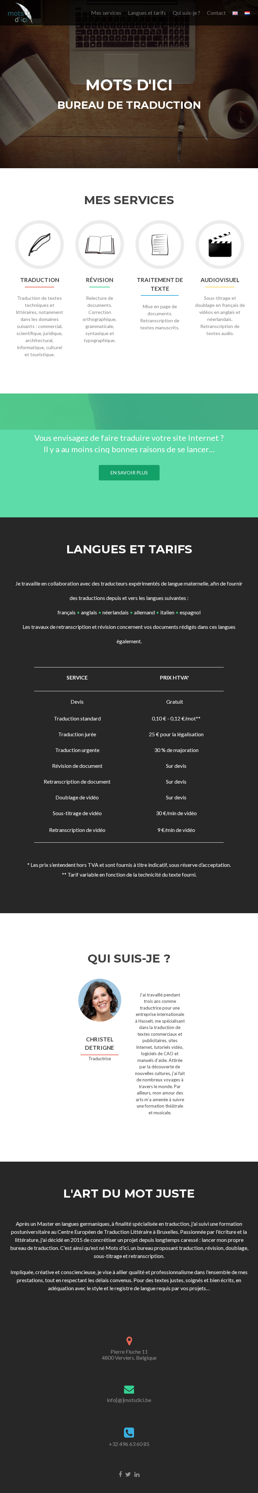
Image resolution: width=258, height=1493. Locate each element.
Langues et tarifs (147, 12)
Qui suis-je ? (186, 12)
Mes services (106, 12)
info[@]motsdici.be (129, 1400)
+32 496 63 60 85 (129, 1444)
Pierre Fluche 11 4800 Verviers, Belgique (129, 1354)
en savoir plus (129, 472)
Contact (216, 12)
